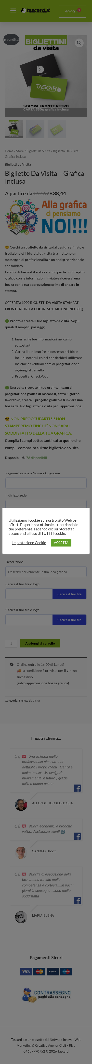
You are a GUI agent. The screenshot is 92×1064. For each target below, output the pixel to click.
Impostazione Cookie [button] (29, 543)
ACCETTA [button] (61, 543)
